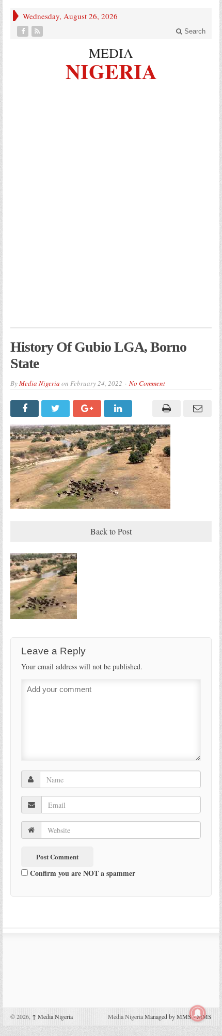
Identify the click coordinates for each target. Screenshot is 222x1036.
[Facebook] (24, 31)
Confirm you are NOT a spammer (81, 873)
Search (193, 31)
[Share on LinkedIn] (119, 408)
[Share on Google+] (88, 408)
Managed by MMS (168, 1016)
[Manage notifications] (197, 1013)
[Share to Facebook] (25, 408)
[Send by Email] (196, 408)
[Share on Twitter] (56, 408)
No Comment (147, 383)
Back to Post (111, 531)
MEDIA (111, 52)
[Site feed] (38, 31)
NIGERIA (111, 70)
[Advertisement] (111, 211)
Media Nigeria (39, 383)
